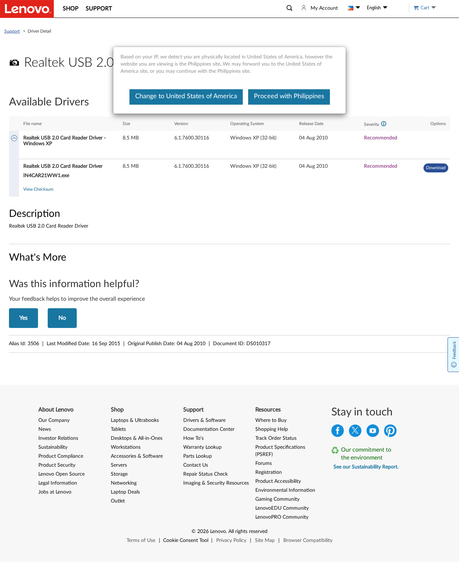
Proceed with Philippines (289, 96)
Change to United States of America (186, 96)
